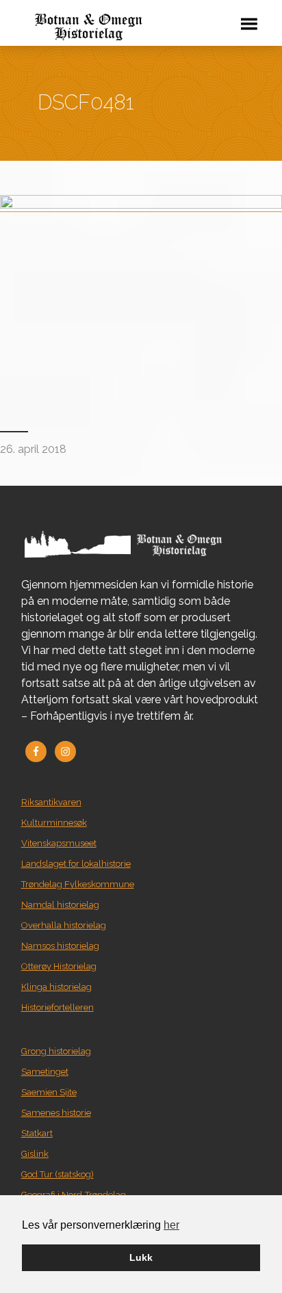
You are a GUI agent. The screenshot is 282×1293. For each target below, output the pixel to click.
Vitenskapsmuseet (59, 843)
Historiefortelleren (57, 1007)
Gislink (35, 1154)
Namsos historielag (60, 946)
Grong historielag (56, 1051)
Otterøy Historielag (59, 966)
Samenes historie (56, 1113)
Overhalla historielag (63, 925)
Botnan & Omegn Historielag (116, 27)
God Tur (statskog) (57, 1174)
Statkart (37, 1133)
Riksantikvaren (51, 802)
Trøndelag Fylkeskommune (77, 884)
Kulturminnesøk (54, 823)
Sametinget (44, 1072)
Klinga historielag (56, 987)
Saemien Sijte (49, 1092)
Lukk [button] (141, 1257)
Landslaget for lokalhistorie (76, 864)
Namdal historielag (60, 905)
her (171, 1225)
